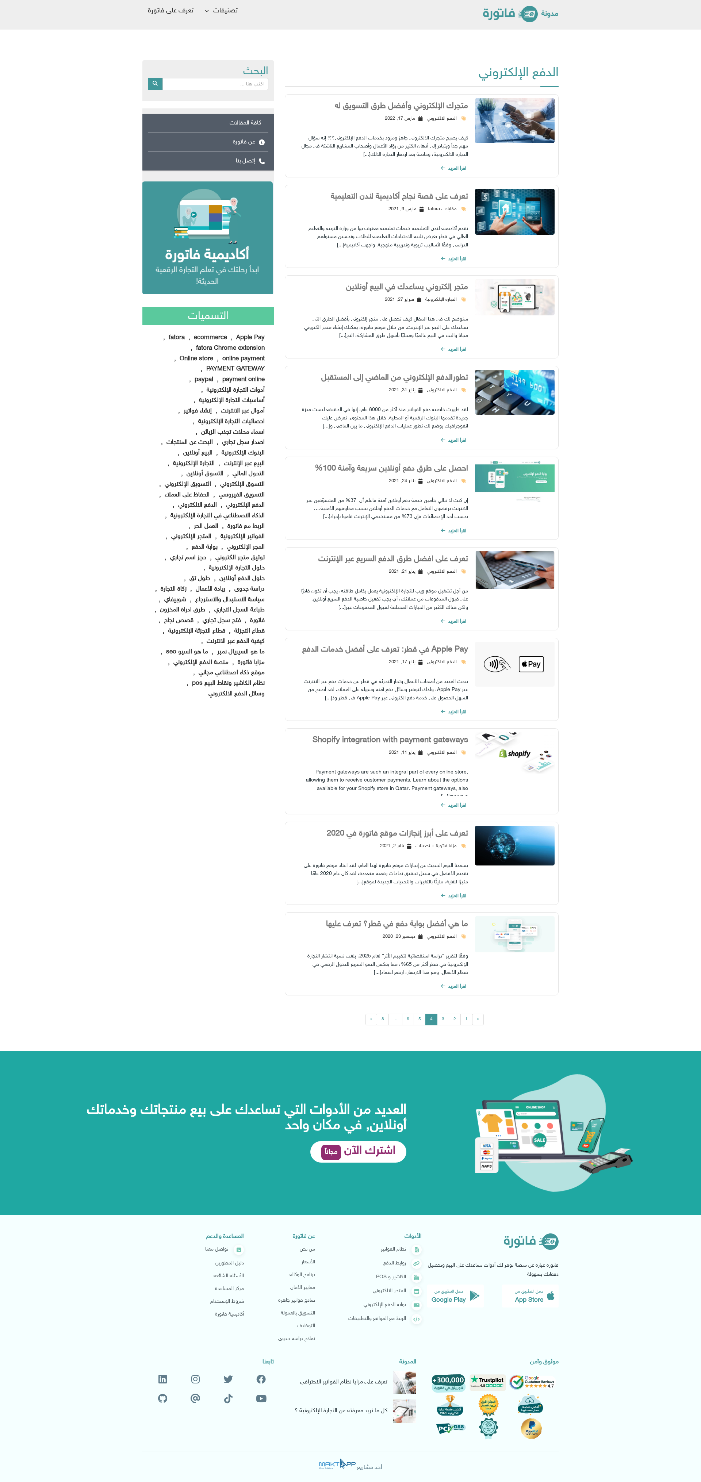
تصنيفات (224, 11)
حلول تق (199, 578)
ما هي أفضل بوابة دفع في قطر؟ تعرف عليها (397, 924)
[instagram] (195, 1380)
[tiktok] (228, 1400)
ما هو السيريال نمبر (240, 652)
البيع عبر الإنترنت (243, 463)
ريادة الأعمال (209, 589)
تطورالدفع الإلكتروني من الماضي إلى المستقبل (394, 378)
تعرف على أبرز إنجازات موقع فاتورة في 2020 (397, 833)
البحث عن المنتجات (189, 442)
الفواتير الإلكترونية (242, 536)
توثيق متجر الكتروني (239, 557)
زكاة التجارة (173, 589)
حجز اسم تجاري (187, 557)
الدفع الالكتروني (196, 505)
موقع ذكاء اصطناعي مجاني (231, 672)
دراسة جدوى (249, 589)
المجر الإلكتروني (245, 547)
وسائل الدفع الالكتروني (236, 694)
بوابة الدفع (204, 547)
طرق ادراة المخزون (181, 610)
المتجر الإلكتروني (190, 536)
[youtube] (261, 1400)
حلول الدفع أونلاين (241, 578)
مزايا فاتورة (250, 662)
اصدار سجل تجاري (242, 442)
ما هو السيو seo (186, 652)
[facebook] (261, 1380)
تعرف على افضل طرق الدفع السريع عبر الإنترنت (393, 559)
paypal (203, 379)
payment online (243, 379)
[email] (195, 1400)
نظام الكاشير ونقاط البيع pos (227, 683)
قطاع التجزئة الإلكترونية (195, 631)
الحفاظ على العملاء (186, 495)
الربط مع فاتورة (245, 526)
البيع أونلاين (196, 453)
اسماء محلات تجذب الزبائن (232, 432)
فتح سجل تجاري (221, 620)
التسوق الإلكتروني (241, 484)
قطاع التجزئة (249, 631)
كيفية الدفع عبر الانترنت (235, 641)
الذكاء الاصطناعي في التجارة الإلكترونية (217, 515)
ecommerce (209, 337)
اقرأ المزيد (456, 169)
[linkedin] (162, 1380)
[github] (162, 1400)
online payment (243, 358)
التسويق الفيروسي (241, 495)
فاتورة (256, 620)
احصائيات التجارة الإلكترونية (230, 421)
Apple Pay (249, 337)
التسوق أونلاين (204, 473)
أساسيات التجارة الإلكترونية (231, 400)
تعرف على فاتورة (171, 11)
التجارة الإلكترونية (193, 463)
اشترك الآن (360, 1151)
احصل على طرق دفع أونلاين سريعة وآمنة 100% (391, 468)
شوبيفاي (174, 599)
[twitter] (228, 1380)
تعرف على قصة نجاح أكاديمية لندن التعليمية (399, 196)
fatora (176, 337)
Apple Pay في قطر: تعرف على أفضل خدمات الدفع (385, 649)
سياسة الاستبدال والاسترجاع (229, 599)
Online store (195, 358)
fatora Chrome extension (229, 348)
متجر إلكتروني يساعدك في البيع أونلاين (407, 287)
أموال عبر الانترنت (242, 411)
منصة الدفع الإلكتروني (200, 662)
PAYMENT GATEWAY (234, 369)
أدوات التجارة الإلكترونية (235, 390)
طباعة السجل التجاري (238, 610)
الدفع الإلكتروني (244, 505)
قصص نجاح (178, 620)
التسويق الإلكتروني (187, 484)
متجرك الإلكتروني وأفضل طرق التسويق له (401, 106)
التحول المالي (248, 473)
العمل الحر (205, 526)
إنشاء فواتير (197, 411)
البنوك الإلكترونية (242, 453)
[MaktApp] (337, 1464)
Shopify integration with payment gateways (390, 740)
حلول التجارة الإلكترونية (236, 568)
